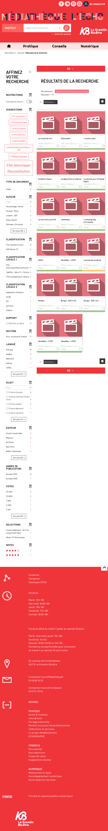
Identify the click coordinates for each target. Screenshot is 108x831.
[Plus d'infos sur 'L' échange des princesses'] (93, 203)
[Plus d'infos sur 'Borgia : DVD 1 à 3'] (93, 284)
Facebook (34, 574)
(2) (18, 374)
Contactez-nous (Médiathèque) (46, 676)
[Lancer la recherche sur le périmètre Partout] (67, 28)
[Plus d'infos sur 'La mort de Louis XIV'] (48, 203)
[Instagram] (79, 4)
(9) (18, 516)
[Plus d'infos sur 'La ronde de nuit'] (48, 122)
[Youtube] (73, 4)
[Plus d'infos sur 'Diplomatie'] (70, 122)
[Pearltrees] (67, 4)
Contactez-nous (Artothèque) (45, 687)
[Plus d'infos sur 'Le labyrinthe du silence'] (70, 163)
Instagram (34, 578)
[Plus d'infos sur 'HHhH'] (48, 244)
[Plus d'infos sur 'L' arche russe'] (93, 122)
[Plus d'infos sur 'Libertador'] (70, 203)
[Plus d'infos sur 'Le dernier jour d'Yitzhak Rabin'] (93, 163)
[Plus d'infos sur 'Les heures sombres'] (93, 244)
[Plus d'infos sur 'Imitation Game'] (48, 163)
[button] (30, 46)
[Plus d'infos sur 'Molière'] (48, 284)
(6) (18, 457)
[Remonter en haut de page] (104, 568)
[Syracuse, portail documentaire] (52, 16)
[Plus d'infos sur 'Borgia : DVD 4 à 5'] (70, 284)
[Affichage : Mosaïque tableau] (71, 69)
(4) (18, 419)
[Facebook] (61, 4)
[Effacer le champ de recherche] (60, 28)
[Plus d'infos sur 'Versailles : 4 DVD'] (70, 244)
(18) (17, 231)
